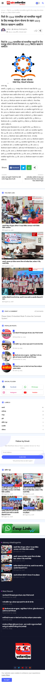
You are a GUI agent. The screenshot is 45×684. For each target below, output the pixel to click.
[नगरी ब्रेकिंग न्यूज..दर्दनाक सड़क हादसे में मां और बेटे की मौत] (6, 345)
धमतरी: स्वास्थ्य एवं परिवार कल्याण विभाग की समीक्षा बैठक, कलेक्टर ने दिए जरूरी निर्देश (21, 262)
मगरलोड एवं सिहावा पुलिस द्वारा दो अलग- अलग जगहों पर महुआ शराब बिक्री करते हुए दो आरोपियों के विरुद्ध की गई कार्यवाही (21, 625)
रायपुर (22, 415)
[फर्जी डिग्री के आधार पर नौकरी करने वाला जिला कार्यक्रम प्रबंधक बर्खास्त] (6, 367)
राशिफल (22, 429)
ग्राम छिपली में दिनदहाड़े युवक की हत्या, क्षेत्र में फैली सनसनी (28, 333)
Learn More (6, 675)
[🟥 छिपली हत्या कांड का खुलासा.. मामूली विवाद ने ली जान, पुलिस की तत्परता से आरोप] (6, 356)
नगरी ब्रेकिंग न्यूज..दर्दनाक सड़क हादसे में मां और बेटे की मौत (28, 344)
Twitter (23, 167)
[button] (43, 3)
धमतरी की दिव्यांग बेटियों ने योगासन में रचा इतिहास (32, 511)
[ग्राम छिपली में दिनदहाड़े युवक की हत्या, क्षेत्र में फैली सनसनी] (6, 334)
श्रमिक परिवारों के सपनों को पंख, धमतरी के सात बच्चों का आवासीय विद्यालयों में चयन (22, 298)
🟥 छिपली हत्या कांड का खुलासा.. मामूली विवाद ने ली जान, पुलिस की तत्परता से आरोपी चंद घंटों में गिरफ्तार (27, 356)
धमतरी (22, 407)
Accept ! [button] (7, 680)
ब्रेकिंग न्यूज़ (22, 422)
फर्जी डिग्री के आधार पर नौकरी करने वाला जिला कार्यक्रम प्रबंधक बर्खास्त (27, 367)
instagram (13, 392)
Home (3, 10)
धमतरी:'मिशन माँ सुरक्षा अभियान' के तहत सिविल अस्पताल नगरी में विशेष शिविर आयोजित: (20, 226)
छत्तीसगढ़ (22, 411)
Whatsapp (29, 167)
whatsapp (34, 387)
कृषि (22, 418)
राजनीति (22, 426)
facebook (13, 387)
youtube (34, 392)
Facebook (15, 167)
